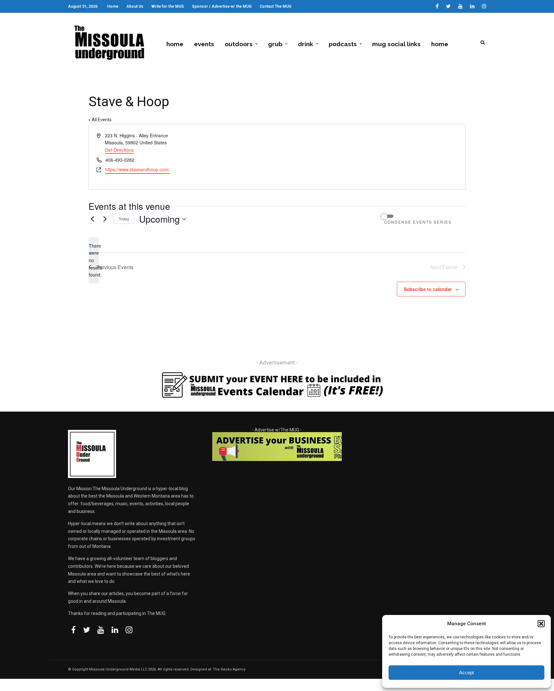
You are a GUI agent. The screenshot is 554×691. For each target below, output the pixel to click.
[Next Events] (105, 219)
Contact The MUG (275, 6)
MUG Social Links (396, 43)
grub (275, 43)
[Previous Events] (92, 219)
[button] (541, 623)
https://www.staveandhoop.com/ (137, 169)
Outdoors (239, 43)
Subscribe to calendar (428, 289)
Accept (466, 672)
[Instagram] (484, 6)
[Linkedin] (472, 6)
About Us (134, 6)
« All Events (100, 119)
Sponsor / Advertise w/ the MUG (222, 6)
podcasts (343, 43)
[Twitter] (86, 630)
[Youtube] (460, 6)
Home (112, 6)
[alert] (93, 260)
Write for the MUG (167, 6)
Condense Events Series (418, 222)
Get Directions (119, 150)
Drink (305, 43)
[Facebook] (73, 630)
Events (204, 43)
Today (124, 218)
